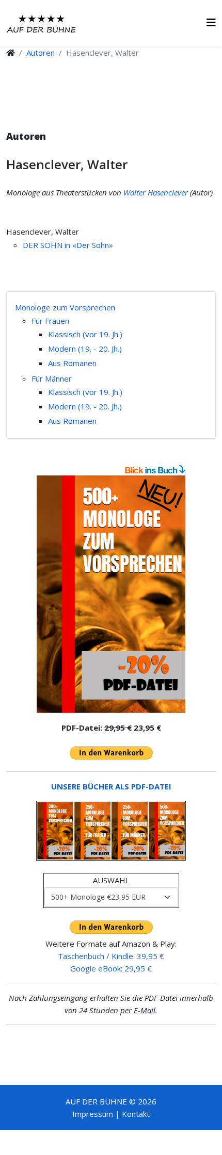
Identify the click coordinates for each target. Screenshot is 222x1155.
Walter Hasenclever (155, 192)
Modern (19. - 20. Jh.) (85, 348)
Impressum (92, 1114)
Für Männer (51, 378)
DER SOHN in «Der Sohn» (68, 245)
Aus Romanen (72, 363)
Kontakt (136, 1114)
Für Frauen (50, 321)
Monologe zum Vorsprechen (65, 307)
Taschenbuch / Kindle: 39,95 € (111, 956)
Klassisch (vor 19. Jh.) (85, 334)
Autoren (40, 52)
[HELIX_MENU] (211, 22)
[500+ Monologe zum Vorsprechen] (111, 594)
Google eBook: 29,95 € (111, 968)
